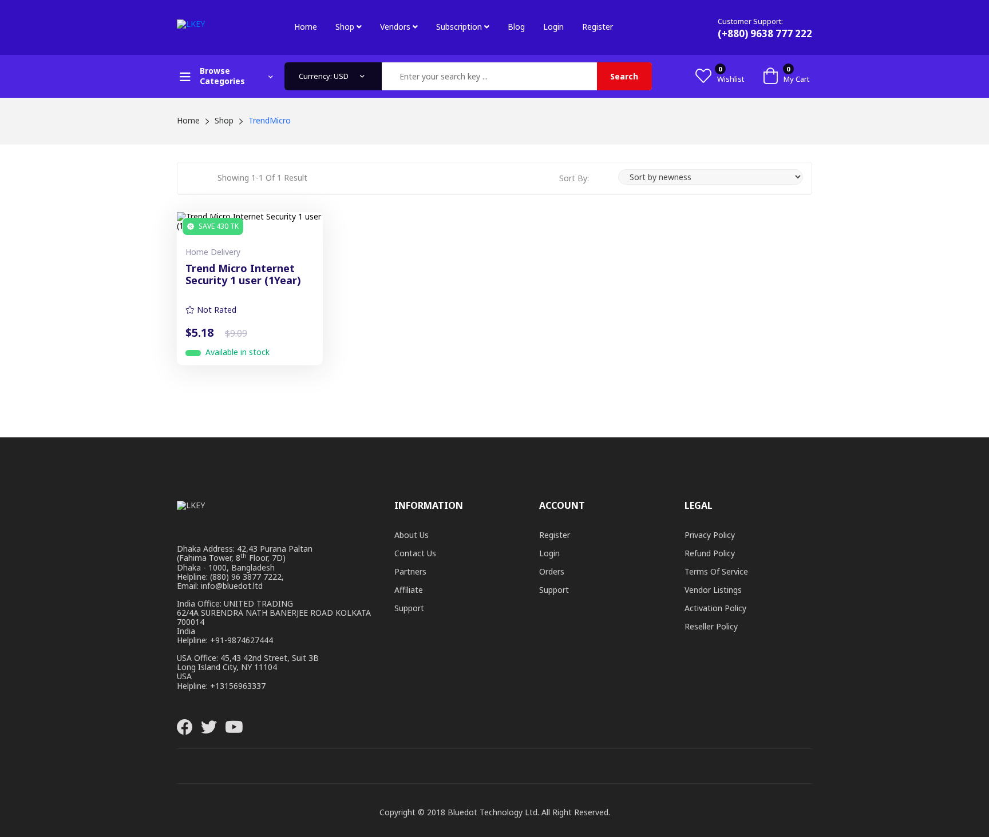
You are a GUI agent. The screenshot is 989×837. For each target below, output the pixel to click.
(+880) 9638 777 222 (765, 33)
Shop (346, 26)
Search (624, 76)
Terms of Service (716, 571)
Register (597, 26)
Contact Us (415, 553)
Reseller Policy (711, 626)
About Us (411, 534)
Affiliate (408, 589)
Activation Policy (715, 608)
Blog (516, 26)
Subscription (460, 26)
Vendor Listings (713, 589)
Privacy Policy (710, 534)
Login (553, 26)
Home (305, 26)
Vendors (396, 26)
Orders (551, 571)
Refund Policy (710, 553)
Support (409, 608)
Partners (410, 571)
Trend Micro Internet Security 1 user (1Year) (243, 274)
